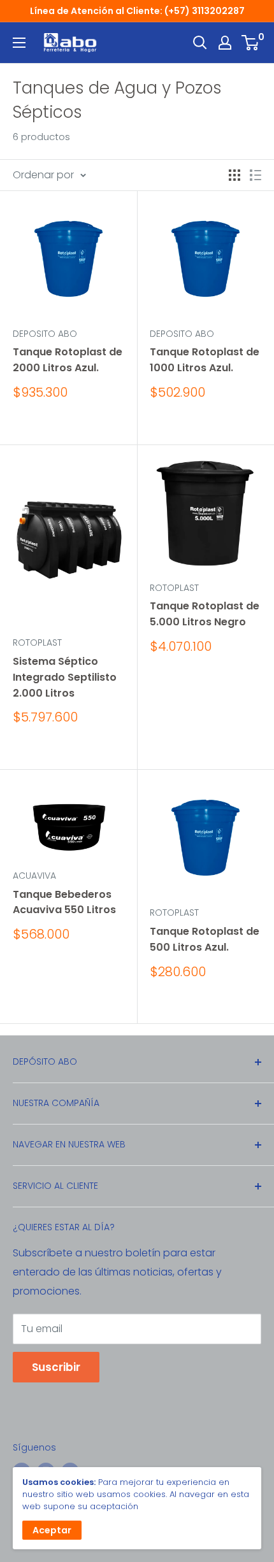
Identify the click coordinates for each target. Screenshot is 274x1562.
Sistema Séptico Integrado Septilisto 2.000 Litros (65, 677)
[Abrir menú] (19, 43)
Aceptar (51, 1530)
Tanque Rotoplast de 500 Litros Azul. (204, 939)
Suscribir (56, 1367)
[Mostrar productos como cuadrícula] (234, 175)
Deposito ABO (45, 333)
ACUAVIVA (34, 875)
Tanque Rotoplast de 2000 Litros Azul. (67, 359)
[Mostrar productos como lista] (255, 175)
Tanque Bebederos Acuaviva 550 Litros (64, 902)
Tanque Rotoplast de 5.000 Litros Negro (204, 614)
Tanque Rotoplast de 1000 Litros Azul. (204, 359)
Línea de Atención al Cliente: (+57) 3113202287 (137, 10)
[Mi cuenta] (225, 43)
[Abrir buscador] (200, 43)
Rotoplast (37, 642)
